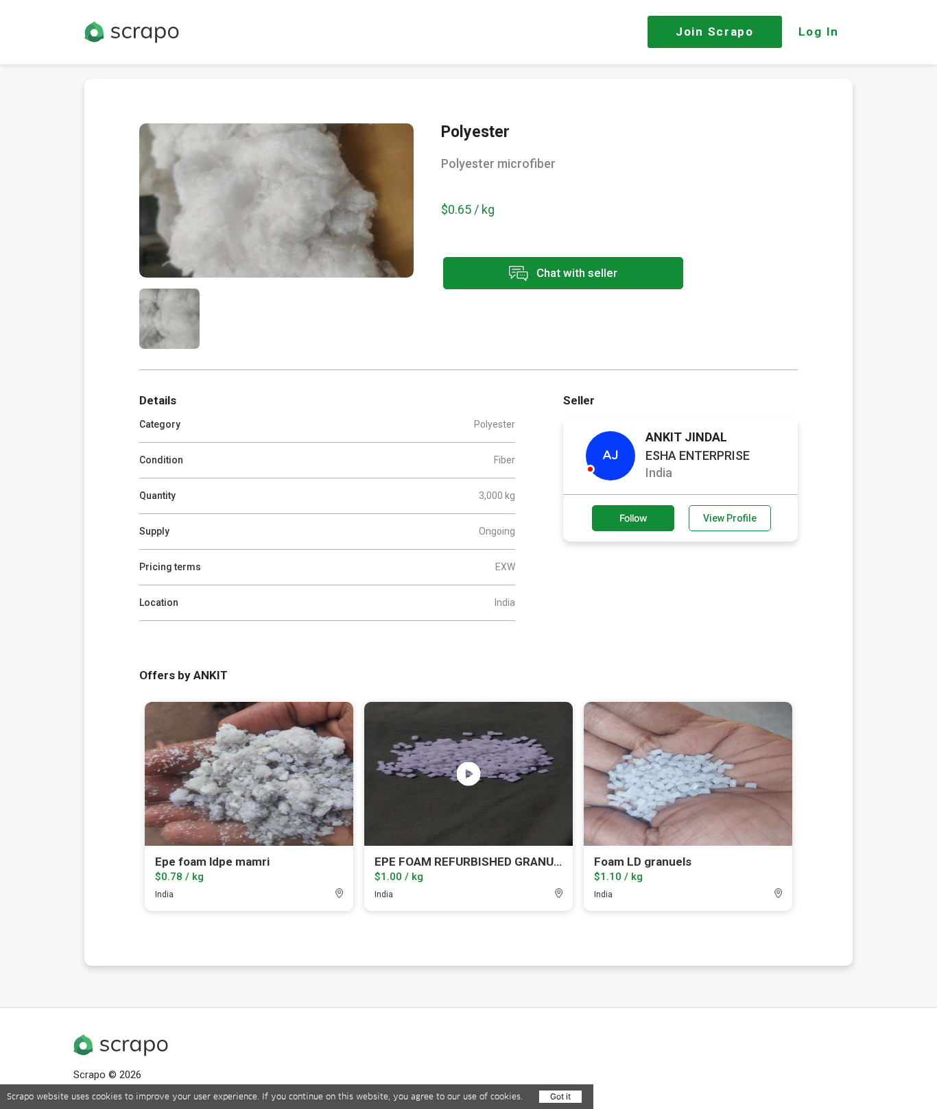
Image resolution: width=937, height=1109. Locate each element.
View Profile (730, 518)
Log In (818, 31)
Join (715, 31)
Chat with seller (575, 272)
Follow (633, 518)
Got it (560, 1096)
